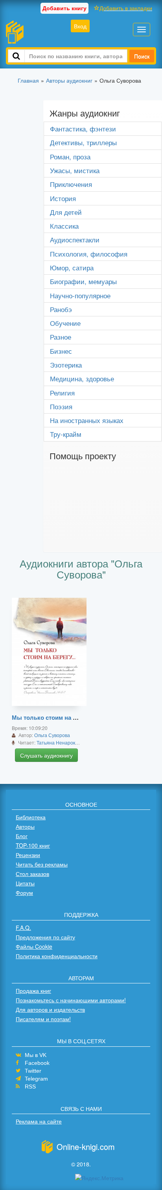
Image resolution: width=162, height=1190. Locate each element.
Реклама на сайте (39, 1121)
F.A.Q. (23, 927)
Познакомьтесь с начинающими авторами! (71, 1000)
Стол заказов (32, 874)
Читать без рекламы (42, 864)
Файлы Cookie (34, 946)
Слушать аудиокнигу (46, 755)
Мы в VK (35, 1055)
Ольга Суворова (52, 735)
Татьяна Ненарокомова (63, 742)
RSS (30, 1086)
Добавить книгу (64, 8)
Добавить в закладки (125, 8)
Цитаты (25, 883)
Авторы (25, 826)
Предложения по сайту (45, 937)
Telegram (36, 1078)
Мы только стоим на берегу (52, 717)
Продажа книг (33, 990)
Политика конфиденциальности (57, 956)
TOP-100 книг (33, 845)
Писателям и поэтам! (43, 1019)
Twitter (33, 1071)
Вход (80, 26)
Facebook (37, 1063)
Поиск (141, 56)
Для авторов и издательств (50, 1009)
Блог (22, 836)
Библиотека (31, 817)
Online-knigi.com (86, 1146)
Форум (24, 892)
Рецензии (28, 855)
